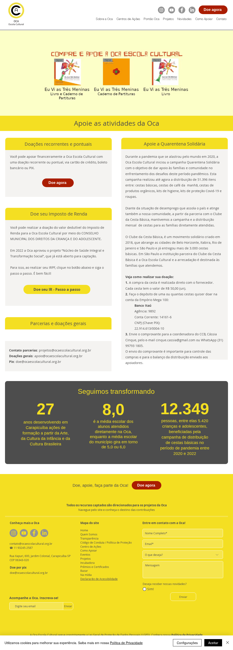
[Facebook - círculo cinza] (181, 10)
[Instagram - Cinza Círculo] (161, 10)
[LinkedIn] (192, 10)
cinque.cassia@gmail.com (175, 340)
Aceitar (213, 642)
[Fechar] (227, 642)
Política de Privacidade (187, 635)
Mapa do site (89, 523)
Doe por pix (18, 567)
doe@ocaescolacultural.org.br (38, 361)
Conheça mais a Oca (24, 523)
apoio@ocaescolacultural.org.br (58, 356)
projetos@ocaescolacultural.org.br (65, 350)
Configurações (187, 642)
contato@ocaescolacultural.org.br (31, 543)
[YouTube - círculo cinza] (171, 10)
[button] (168, 19)
